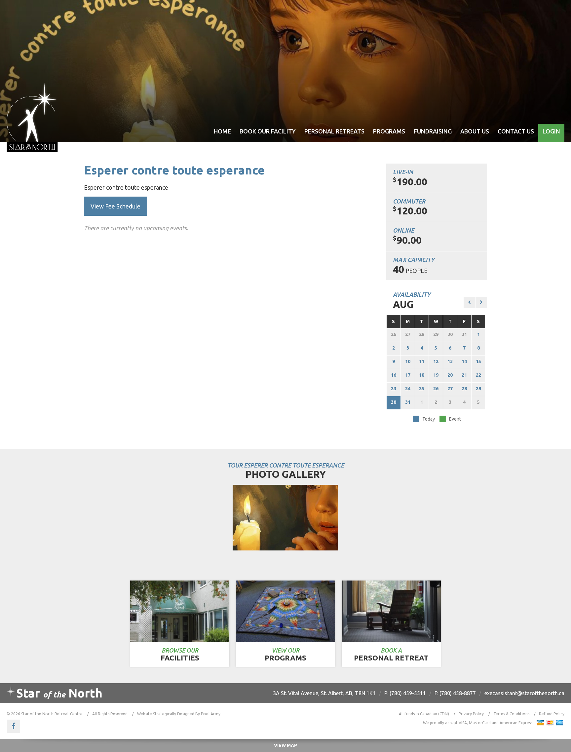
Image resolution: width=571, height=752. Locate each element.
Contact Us (516, 131)
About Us (474, 131)
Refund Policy (551, 714)
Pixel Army (210, 714)
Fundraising (433, 131)
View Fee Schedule (115, 206)
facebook (13, 726)
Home (222, 131)
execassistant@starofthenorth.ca (524, 693)
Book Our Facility (268, 131)
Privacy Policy (471, 714)
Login (551, 131)
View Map (285, 745)
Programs (389, 131)
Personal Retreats (334, 131)
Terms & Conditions (511, 714)
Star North (59, 693)
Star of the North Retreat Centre (32, 117)
